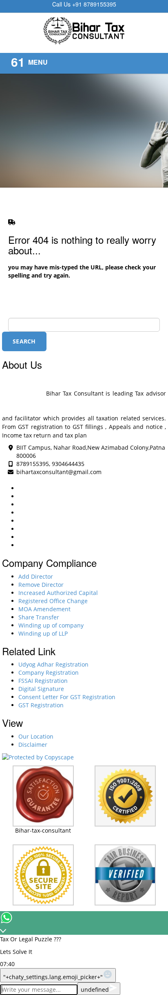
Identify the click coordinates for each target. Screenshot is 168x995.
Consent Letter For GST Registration (66, 697)
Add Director (35, 576)
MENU (38, 62)
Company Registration (48, 672)
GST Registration (41, 705)
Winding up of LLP (43, 633)
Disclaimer (32, 744)
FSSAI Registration (43, 680)
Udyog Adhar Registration (53, 664)
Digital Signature (41, 689)
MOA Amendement (44, 609)
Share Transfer (38, 617)
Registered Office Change (53, 601)
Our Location (35, 736)
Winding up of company (51, 625)
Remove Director (41, 584)
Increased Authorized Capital (58, 593)
